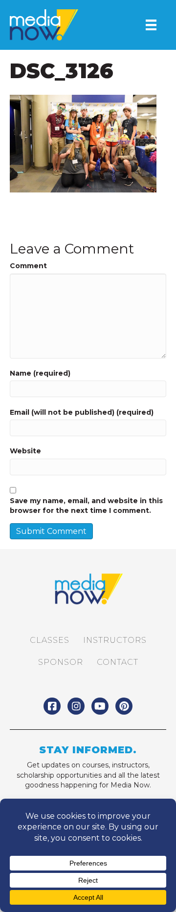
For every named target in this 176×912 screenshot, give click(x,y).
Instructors (115, 640)
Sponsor (60, 662)
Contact (117, 662)
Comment (28, 265)
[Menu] (151, 25)
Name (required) (40, 373)
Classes (49, 640)
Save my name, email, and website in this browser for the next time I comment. (86, 505)
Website (25, 450)
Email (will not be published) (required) (82, 412)
